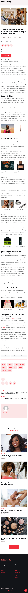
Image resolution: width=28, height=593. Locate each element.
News (16, 570)
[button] (11, 45)
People (2, 570)
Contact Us (17, 572)
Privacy (16, 577)
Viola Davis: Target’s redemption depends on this (11, 456)
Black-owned (4, 282)
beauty (3, 364)
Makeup (3, 536)
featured (22, 364)
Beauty (3, 27)
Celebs (3, 453)
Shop (16, 575)
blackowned (10, 364)
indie (15, 367)
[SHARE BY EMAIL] (8, 45)
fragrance (4, 367)
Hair (2, 481)
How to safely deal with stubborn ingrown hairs (12, 511)
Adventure (3, 568)
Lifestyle (3, 572)
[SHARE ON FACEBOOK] (2, 45)
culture (16, 364)
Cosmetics (3, 575)
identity (10, 367)
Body (2, 508)
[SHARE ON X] (5, 45)
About (16, 568)
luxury (20, 367)
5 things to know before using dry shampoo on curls (12, 483)
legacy (4, 327)
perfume (13, 318)
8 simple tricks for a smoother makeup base (13, 539)
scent (9, 370)
